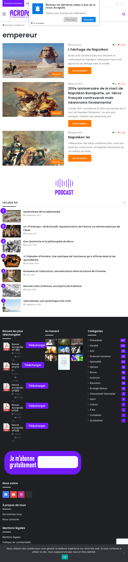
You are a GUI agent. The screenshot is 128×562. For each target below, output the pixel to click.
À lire (92, 409)
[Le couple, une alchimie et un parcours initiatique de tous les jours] (77, 349)
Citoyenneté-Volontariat (102, 393)
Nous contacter (10, 519)
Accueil (8, 25)
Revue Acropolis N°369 (17, 387)
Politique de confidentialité (16, 542)
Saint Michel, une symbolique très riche (47, 301)
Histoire (94, 367)
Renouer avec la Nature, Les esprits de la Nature (52, 286)
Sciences (95, 377)
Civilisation (95, 415)
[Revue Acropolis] (24, 14)
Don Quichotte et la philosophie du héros (48, 241)
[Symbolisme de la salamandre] (11, 216)
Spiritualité (95, 361)
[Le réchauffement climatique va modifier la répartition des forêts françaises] (64, 342)
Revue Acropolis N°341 (17, 407)
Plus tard (71, 19)
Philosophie (96, 340)
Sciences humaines (100, 356)
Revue (93, 372)
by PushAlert (39, 23)
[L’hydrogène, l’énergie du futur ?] (64, 349)
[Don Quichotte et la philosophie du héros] (11, 246)
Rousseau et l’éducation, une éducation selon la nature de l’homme (64, 271)
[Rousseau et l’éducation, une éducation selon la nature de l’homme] (11, 276)
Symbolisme (96, 420)
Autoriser (89, 19)
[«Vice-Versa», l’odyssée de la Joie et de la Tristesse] (77, 357)
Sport (93, 399)
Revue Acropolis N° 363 (17, 347)
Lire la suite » (79, 70)
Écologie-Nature (98, 388)
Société (94, 345)
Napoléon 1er (79, 137)
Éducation (95, 383)
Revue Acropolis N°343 (17, 427)
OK (64, 557)
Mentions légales (11, 537)
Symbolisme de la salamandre (41, 211)
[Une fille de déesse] (51, 357)
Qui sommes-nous (12, 514)
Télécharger (37, 345)
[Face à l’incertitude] (51, 349)
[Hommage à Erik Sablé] (51, 342)
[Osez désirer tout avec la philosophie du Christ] (64, 362)
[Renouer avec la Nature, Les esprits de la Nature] (11, 290)
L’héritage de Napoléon (88, 49)
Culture (94, 404)
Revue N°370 (15, 365)
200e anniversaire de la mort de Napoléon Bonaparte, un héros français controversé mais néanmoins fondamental (95, 95)
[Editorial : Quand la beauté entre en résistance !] (77, 342)
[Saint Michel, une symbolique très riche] (11, 305)
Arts (92, 351)
